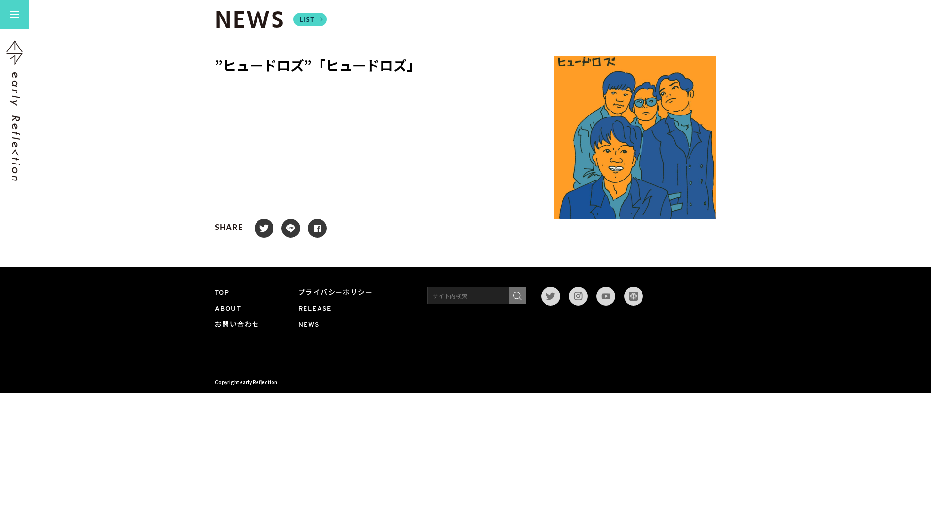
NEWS (309, 324)
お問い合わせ (237, 324)
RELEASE (315, 308)
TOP (222, 292)
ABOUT (228, 308)
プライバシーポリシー (335, 292)
